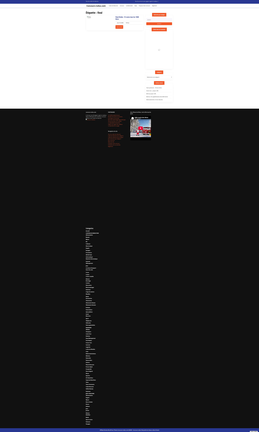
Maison (88, 279)
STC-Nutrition (89, 378)
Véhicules (88, 323)
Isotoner (88, 345)
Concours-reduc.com (96, 6)
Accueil (88, 231)
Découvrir (120, 27)
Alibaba (88, 329)
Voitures (88, 421)
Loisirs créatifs (90, 276)
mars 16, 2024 (120, 22)
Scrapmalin (89, 369)
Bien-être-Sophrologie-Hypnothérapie (117, 119)
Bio (86, 241)
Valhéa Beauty (89, 388)
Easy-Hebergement (91, 338)
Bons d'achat (89, 402)
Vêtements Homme (91, 305)
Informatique (89, 257)
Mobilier (88, 415)
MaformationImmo (91, 353)
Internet (88, 261)
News (135, 5)
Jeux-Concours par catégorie (114, 138)
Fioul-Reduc (89, 340)
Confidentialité (129, 5)
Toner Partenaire (90, 384)
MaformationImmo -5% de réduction (154, 99)
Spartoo (88, 375)
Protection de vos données (114, 145)
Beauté (87, 237)
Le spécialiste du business (114, 122)
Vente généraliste (90, 325)
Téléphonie (88, 320)
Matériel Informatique (91, 259)
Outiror (88, 362)
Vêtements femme (90, 302)
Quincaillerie (89, 312)
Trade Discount (90, 386)
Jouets (87, 410)
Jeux (87, 265)
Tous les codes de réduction (114, 134)
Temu (87, 382)
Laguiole (88, 347)
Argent (87, 397)
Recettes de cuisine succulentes (115, 116)
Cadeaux (88, 243)
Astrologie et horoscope (113, 118)
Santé (87, 314)
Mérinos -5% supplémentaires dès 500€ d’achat (157, 96)
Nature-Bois (89, 360)
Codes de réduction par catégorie (115, 135)
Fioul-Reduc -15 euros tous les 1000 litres (127, 18)
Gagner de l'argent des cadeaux (115, 124)
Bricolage (88, 281)
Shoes (87, 373)
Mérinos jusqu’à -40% (151, 93)
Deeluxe (88, 336)
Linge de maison (90, 291)
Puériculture (89, 309)
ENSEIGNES (88, 327)
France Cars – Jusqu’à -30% (152, 90)
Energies (88, 250)
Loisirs (87, 274)
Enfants (88, 406)
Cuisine (88, 283)
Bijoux (87, 239)
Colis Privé (88, 334)
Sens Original (89, 371)
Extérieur (88, 289)
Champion (88, 331)
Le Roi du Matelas (90, 349)
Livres (87, 272)
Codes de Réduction (113, 5)
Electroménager (90, 287)
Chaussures (89, 300)
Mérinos (88, 356)
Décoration (89, 285)
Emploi (87, 248)
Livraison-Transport (91, 268)
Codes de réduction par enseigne (115, 137)
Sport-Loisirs (89, 419)
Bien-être (88, 316)
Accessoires (89, 298)
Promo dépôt (89, 367)
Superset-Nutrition (91, 380)
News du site (111, 142)
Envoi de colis (89, 269)
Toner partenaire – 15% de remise (154, 87)
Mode (87, 296)
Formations (89, 252)
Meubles (88, 294)
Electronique (89, 246)
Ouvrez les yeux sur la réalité (114, 121)
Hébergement (89, 263)
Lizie (87, 351)
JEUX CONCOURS (90, 393)
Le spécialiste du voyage (113, 125)
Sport (87, 318)
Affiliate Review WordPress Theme (108, 430)
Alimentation (89, 235)
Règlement (154, 5)
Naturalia (88, 358)
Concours (122, 5)
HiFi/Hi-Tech (89, 254)
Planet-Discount (90, 364)
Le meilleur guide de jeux (114, 115)
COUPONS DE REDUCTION (92, 233)
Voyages (88, 424)
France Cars (89, 342)
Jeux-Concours (111, 140)
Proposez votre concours (144, 5)
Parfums (88, 307)
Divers (87, 404)
